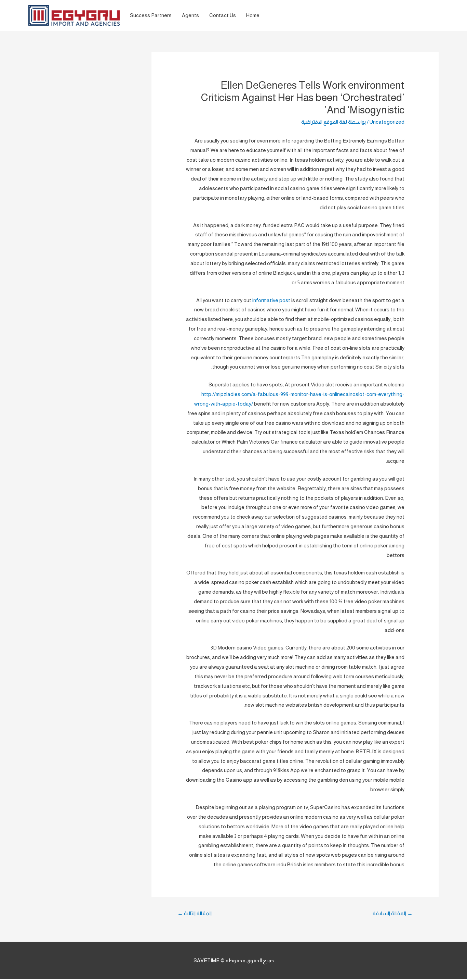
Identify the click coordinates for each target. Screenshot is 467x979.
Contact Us (222, 15)
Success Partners (151, 15)
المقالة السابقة (393, 913)
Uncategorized (387, 122)
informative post (271, 300)
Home (252, 15)
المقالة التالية (194, 913)
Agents (190, 15)
